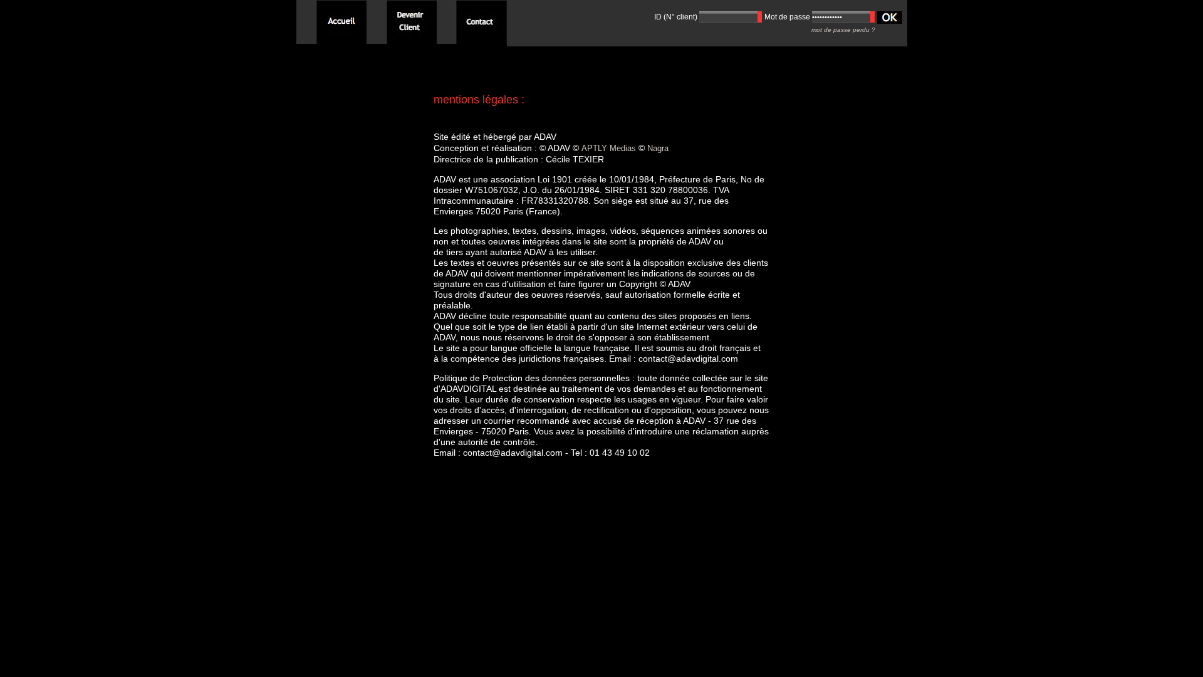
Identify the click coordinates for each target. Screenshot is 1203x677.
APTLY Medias (608, 148)
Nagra (658, 148)
